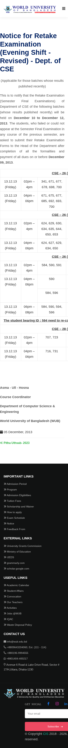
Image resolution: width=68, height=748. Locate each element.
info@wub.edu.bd (16, 641)
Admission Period (16, 483)
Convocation (13, 596)
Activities (11, 607)
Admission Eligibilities (18, 495)
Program (11, 489)
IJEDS (10, 557)
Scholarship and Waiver (20, 506)
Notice (10, 523)
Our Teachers (14, 602)
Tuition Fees (13, 500)
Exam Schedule (15, 517)
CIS (45, 734)
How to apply (14, 512)
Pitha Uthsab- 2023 (16, 442)
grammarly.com (15, 562)
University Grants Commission (24, 545)
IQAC (9, 619)
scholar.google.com (17, 568)
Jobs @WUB (13, 613)
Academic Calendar (17, 585)
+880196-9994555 (17, 652)
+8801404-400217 (17, 658)
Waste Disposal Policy (19, 624)
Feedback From (15, 529)
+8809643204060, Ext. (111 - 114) (26, 647)
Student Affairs (15, 590)
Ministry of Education (18, 551)
